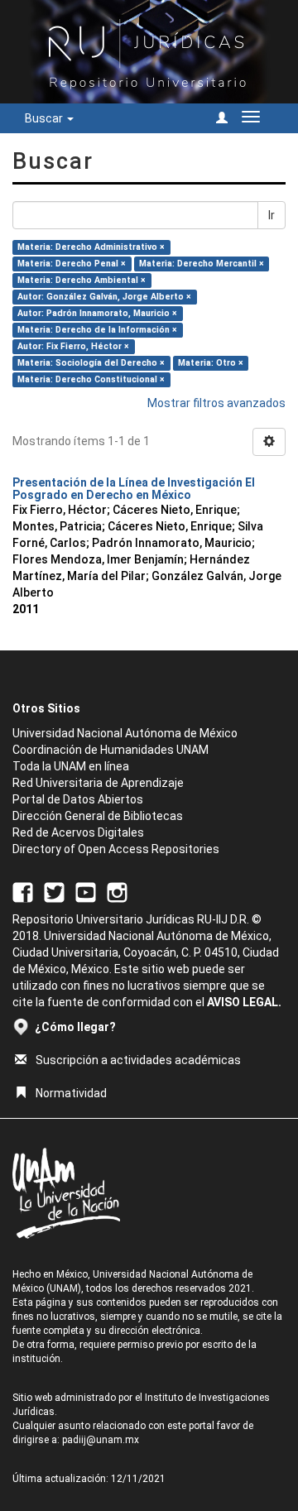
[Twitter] (54, 892)
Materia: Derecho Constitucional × (91, 379)
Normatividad (71, 1093)
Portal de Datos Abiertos (77, 799)
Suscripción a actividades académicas (138, 1060)
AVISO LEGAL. (244, 1002)
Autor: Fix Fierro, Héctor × (73, 346)
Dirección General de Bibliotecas (97, 816)
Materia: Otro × (210, 362)
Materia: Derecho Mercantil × (201, 263)
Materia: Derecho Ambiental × (81, 280)
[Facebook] (22, 892)
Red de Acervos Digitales (78, 832)
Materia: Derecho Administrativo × (91, 247)
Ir (271, 215)
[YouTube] (85, 892)
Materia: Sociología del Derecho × (91, 362)
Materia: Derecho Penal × (71, 263)
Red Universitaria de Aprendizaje (98, 782)
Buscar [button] (45, 118)
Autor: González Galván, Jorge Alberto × (104, 296)
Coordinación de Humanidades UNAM (110, 749)
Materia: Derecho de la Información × (97, 329)
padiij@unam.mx (100, 1440)
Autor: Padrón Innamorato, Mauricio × (97, 313)
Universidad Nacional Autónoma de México (125, 733)
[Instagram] (117, 892)
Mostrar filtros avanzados (216, 403)
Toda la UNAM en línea (70, 766)
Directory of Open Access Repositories (115, 849)
